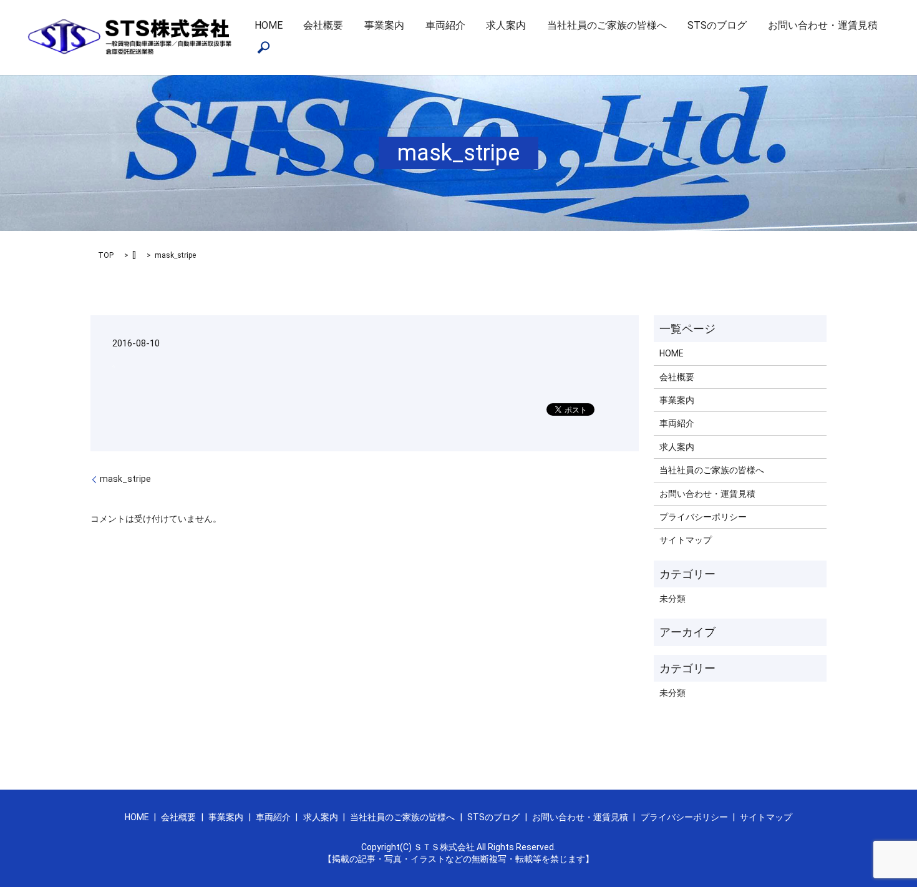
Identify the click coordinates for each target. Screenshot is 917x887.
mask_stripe (125, 479)
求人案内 (506, 25)
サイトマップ (685, 540)
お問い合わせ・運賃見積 (823, 25)
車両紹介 (445, 25)
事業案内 (384, 25)
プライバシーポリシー (703, 517)
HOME (269, 25)
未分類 (672, 599)
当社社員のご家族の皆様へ (607, 25)
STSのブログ (717, 25)
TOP (106, 255)
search (264, 47)
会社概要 (323, 25)
